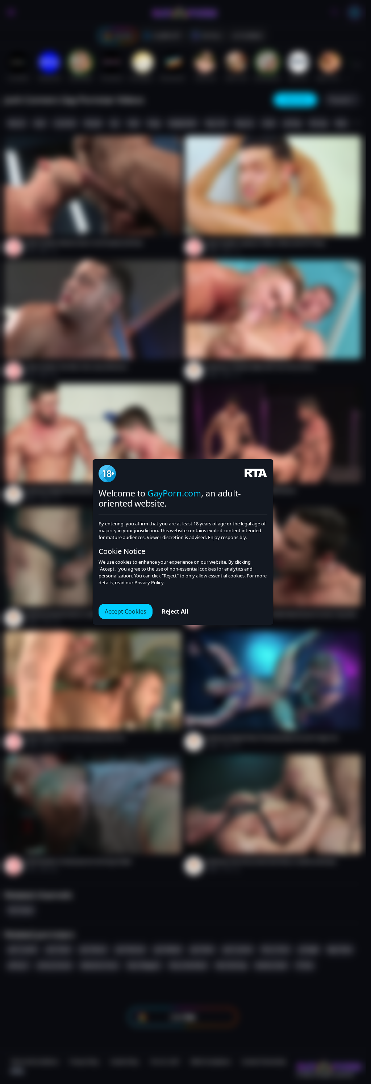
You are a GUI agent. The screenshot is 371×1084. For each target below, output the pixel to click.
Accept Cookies (125, 611)
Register (297, 1063)
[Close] (351, 1039)
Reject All (175, 611)
